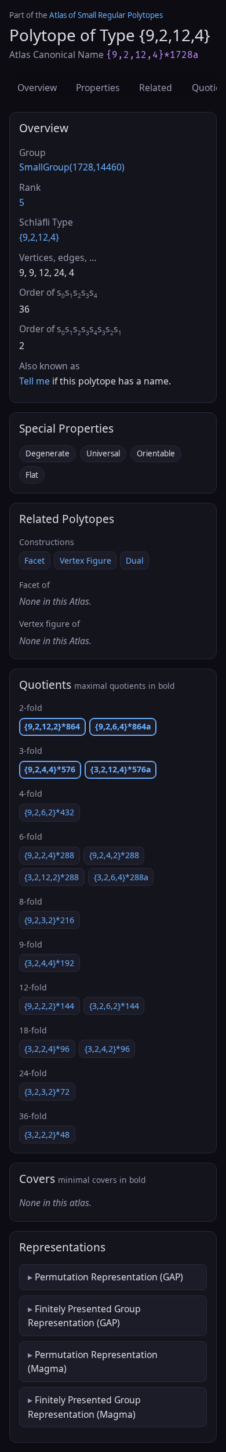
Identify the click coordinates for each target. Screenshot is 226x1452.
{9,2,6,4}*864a (123, 726)
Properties (98, 87)
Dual (135, 560)
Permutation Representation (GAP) (109, 1276)
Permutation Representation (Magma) (93, 1361)
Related (155, 87)
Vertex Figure (85, 560)
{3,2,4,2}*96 (107, 1048)
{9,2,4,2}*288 (114, 855)
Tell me (34, 381)
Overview (37, 87)
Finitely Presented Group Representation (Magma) (84, 1406)
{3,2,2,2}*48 (47, 1134)
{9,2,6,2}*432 (49, 812)
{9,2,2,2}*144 (49, 1005)
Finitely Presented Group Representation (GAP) (84, 1315)
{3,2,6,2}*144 (114, 1005)
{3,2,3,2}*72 (47, 1091)
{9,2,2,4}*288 (49, 855)
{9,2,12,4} (39, 237)
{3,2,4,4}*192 (49, 962)
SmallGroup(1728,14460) (72, 167)
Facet (34, 560)
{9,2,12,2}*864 (52, 726)
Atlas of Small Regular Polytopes (106, 15)
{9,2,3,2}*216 (49, 919)
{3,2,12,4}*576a (120, 769)
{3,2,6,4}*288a (121, 877)
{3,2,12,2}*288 (51, 877)
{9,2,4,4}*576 (49, 769)
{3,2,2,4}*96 (47, 1048)
